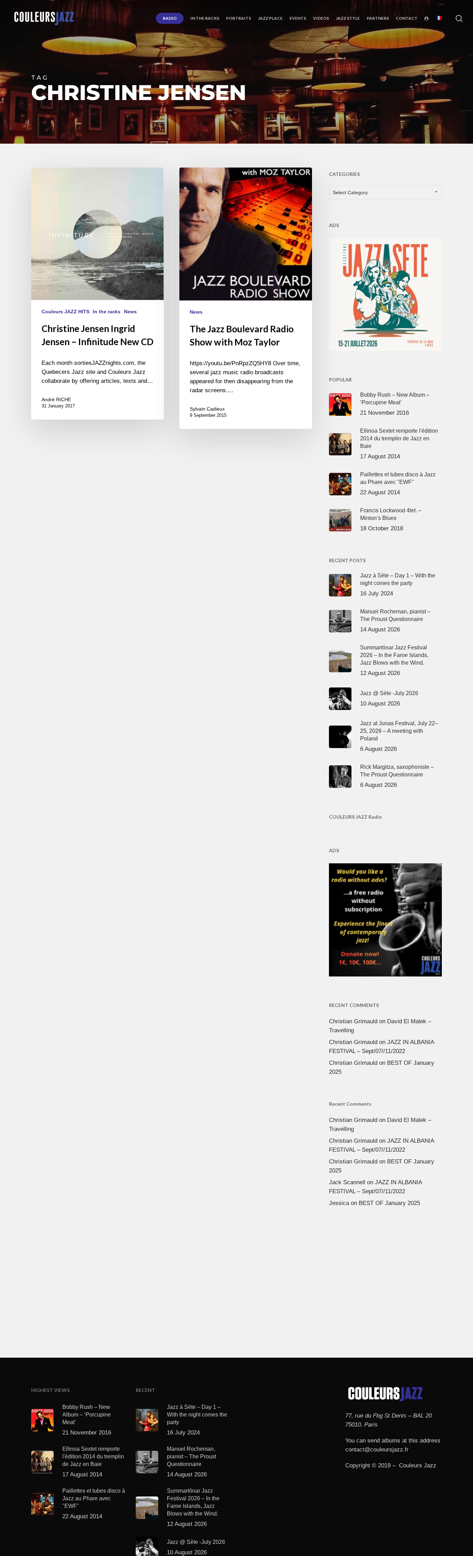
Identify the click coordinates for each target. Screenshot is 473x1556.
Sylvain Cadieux (207, 409)
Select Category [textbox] (350, 192)
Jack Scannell (347, 1182)
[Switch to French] (438, 18)
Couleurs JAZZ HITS (65, 311)
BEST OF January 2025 (389, 1203)
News (130, 311)
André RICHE (56, 399)
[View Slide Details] (385, 293)
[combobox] (385, 192)
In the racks (107, 311)
